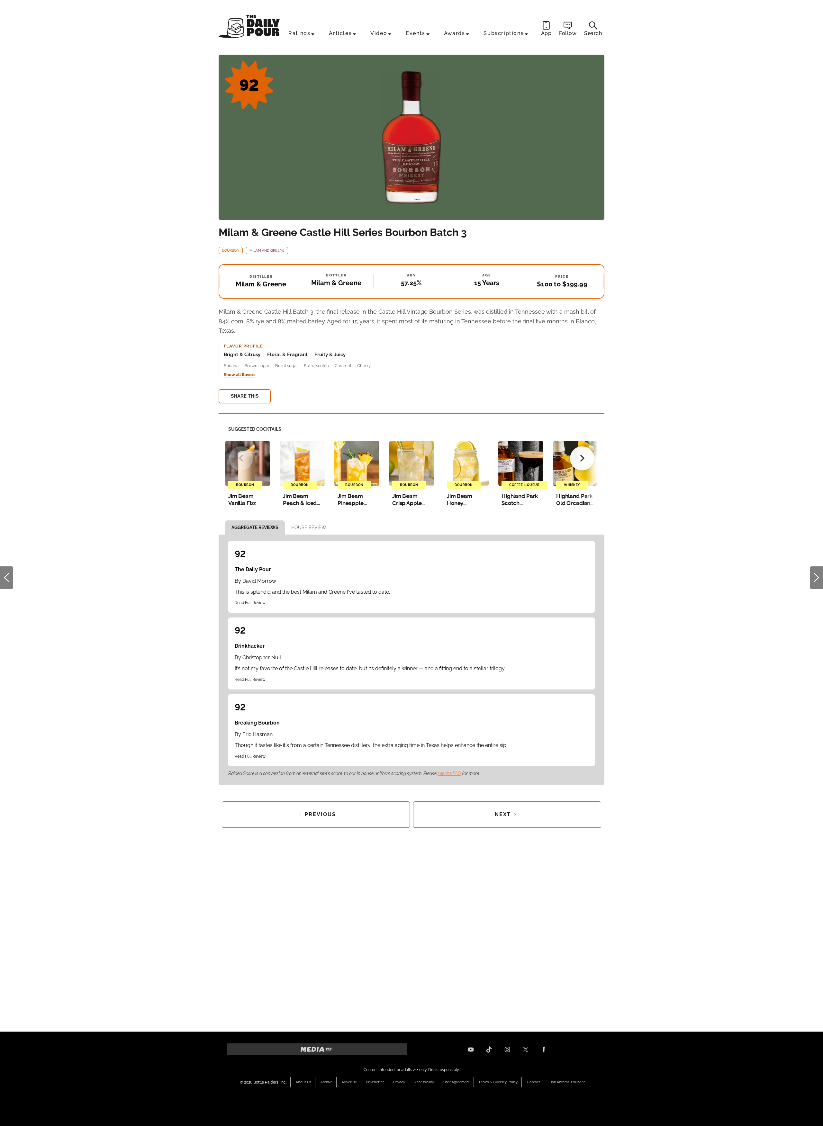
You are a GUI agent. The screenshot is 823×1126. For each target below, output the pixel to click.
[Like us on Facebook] (544, 1049)
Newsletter (375, 1082)
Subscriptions (504, 33)
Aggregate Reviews (254, 527)
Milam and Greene (267, 250)
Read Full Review (250, 602)
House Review (308, 527)
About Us (303, 1082)
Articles (340, 33)
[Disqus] (411, 927)
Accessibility (424, 1082)
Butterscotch (316, 365)
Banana (231, 365)
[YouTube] (471, 1049)
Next (816, 577)
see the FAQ (449, 773)
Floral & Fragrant (287, 354)
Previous (6, 577)
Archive (326, 1082)
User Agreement (456, 1082)
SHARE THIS (244, 396)
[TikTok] (489, 1049)
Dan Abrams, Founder (567, 1082)
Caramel (343, 365)
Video (378, 33)
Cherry (364, 365)
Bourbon (230, 250)
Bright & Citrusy (242, 354)
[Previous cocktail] (241, 458)
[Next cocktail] (582, 458)
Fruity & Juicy (330, 354)
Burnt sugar (286, 365)
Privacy (399, 1082)
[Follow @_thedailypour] (526, 1049)
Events (415, 33)
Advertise (349, 1082)
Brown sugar (256, 365)
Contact (533, 1082)
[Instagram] (507, 1049)
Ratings (299, 33)
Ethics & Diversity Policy (498, 1082)
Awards (454, 33)
